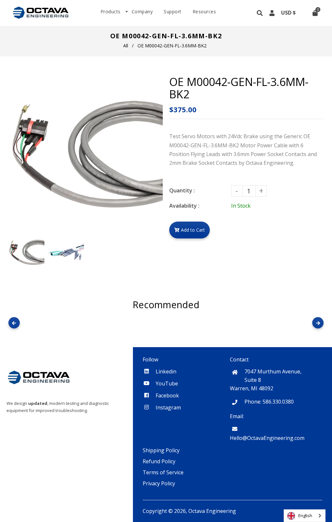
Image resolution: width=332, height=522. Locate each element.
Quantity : (182, 190)
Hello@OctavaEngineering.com (267, 438)
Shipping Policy (161, 450)
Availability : (184, 205)
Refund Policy (159, 461)
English (305, 515)
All (125, 45)
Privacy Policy (159, 483)
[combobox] (305, 515)
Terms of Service (163, 472)
